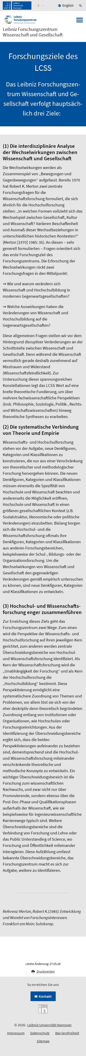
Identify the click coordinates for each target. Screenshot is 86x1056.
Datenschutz (40, 1033)
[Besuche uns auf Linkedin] (43, 1008)
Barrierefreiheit (67, 1033)
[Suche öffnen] (81, 5)
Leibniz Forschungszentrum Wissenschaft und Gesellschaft (33, 32)
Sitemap (43, 1041)
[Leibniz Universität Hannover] (17, 5)
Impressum (16, 1033)
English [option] (68, 5)
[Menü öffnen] (79, 21)
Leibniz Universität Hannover (49, 1025)
